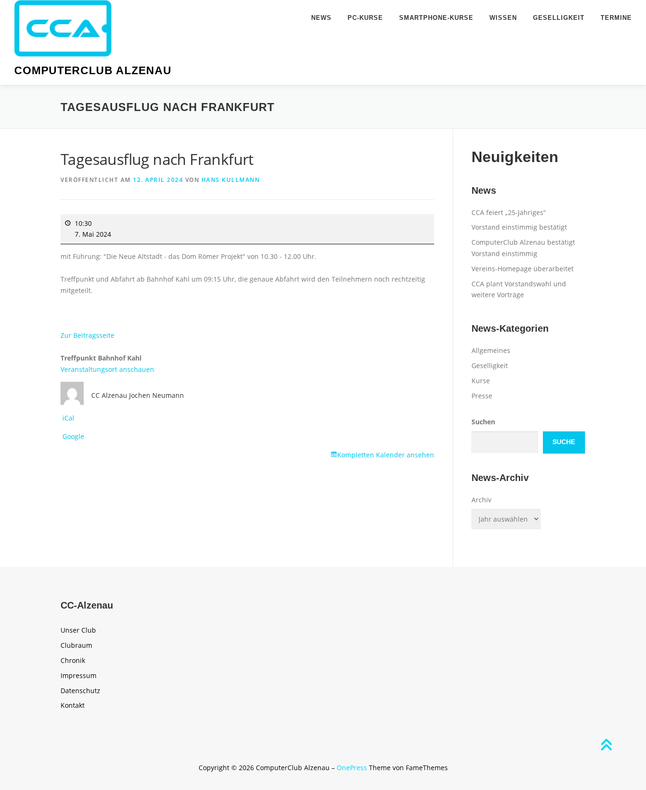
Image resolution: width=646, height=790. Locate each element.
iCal (68, 417)
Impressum (78, 675)
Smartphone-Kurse (436, 17)
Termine (616, 17)
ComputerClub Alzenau (93, 70)
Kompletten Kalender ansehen (385, 454)
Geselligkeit (559, 17)
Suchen (483, 421)
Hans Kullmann (230, 180)
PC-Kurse (365, 17)
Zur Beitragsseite (87, 335)
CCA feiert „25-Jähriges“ (508, 212)
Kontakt (73, 705)
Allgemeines (490, 350)
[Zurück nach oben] (606, 746)
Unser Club (78, 630)
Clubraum (76, 645)
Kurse (480, 380)
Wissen (503, 17)
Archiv (481, 499)
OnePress (352, 767)
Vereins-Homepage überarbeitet (522, 268)
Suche (563, 442)
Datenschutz (80, 690)
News (321, 17)
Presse (481, 395)
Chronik (73, 660)
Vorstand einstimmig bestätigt (519, 227)
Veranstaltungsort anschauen (107, 369)
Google (73, 436)
